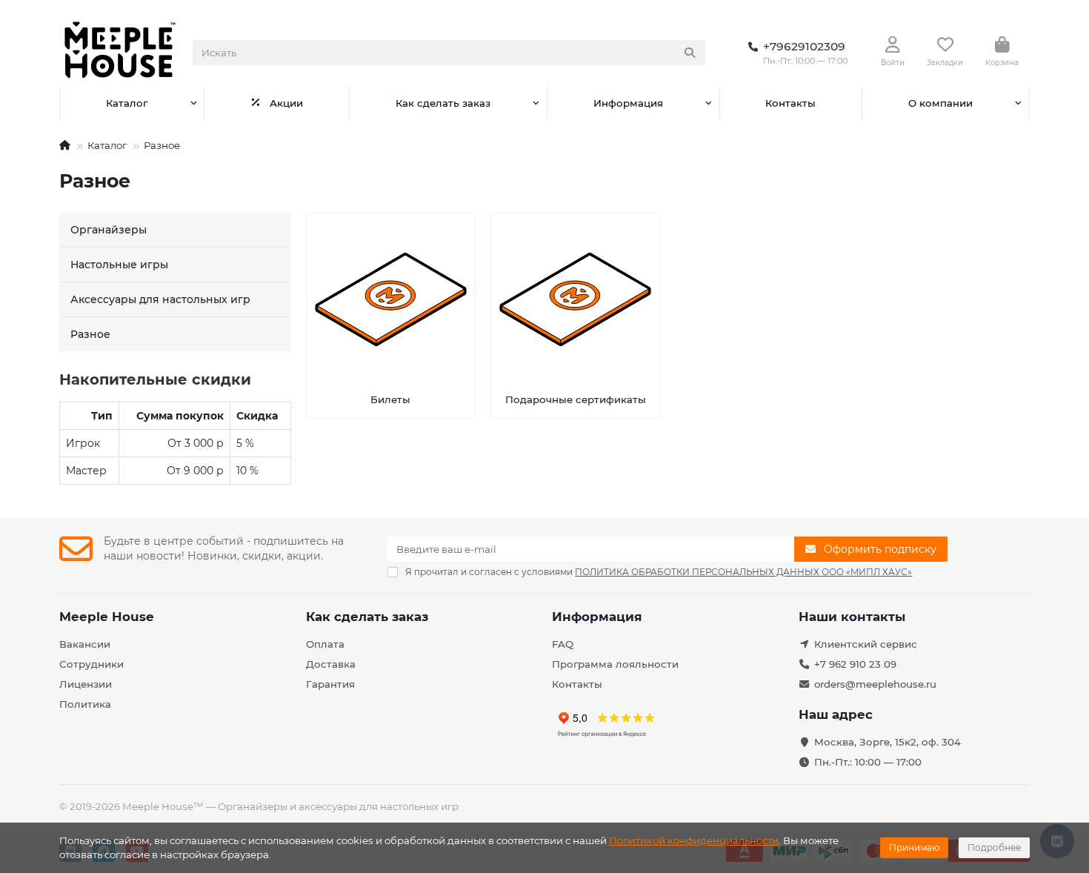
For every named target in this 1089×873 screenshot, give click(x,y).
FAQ (562, 644)
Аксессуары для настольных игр (160, 299)
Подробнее (994, 847)
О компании (940, 103)
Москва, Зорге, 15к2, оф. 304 (887, 742)
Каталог (126, 103)
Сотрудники (91, 664)
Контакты (790, 103)
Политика (85, 704)
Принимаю (914, 847)
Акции (286, 103)
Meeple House (106, 616)
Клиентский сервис (865, 644)
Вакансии (84, 644)
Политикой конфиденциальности (694, 840)
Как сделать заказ (443, 103)
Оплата (325, 644)
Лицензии (85, 684)
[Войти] (892, 45)
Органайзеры (108, 229)
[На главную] (64, 145)
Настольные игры (119, 264)
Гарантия (330, 684)
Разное (90, 334)
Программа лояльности (615, 664)
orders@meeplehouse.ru (875, 684)
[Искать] (690, 52)
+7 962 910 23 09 (855, 664)
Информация (628, 103)
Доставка (331, 664)
